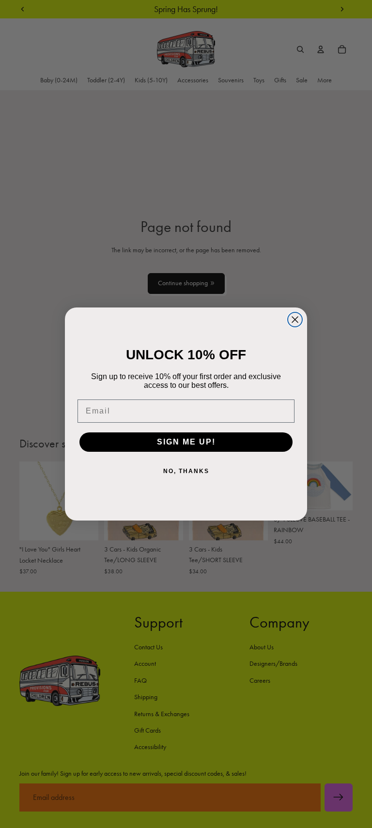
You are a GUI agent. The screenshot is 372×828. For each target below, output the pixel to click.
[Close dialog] (295, 319)
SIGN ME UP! (186, 442)
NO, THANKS (186, 471)
